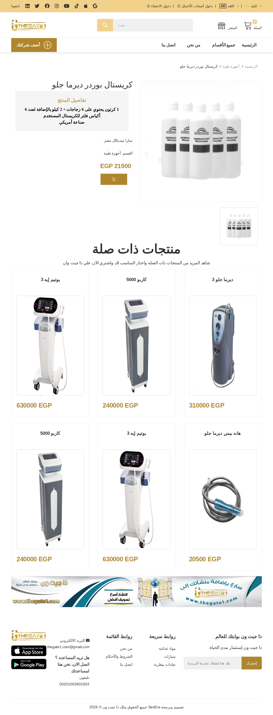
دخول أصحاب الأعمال (196, 6)
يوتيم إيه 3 (50, 279)
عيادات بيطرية (165, 664)
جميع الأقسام (224, 45)
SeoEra (154, 707)
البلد (254, 6)
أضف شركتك (28, 45)
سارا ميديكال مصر (118, 140)
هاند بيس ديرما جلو (222, 433)
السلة (258, 28)
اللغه (227, 6)
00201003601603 (74, 684)
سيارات (170, 656)
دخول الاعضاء (160, 6)
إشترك (251, 663)
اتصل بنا (168, 45)
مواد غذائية (167, 648)
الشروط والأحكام (119, 656)
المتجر (232, 28)
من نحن (193, 45)
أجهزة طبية (231, 66)
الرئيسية (249, 45)
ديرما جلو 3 (222, 279)
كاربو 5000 (136, 279)
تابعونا (15, 6)
